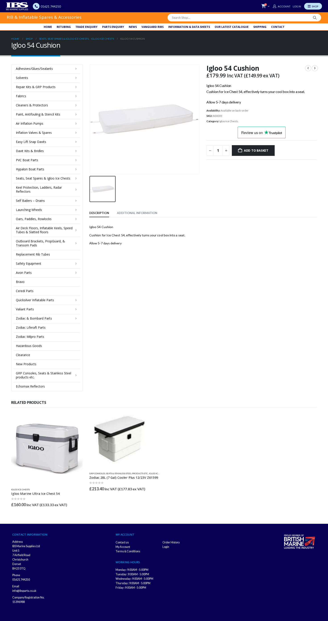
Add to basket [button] (75, 420)
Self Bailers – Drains (30, 200)
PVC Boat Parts (27, 160)
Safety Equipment (28, 263)
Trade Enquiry (86, 27)
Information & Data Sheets (189, 27)
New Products (26, 364)
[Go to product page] (47, 448)
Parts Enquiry (113, 27)
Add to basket (256, 150)
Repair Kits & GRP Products (36, 87)
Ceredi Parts (24, 291)
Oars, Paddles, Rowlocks (34, 219)
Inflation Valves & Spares (34, 132)
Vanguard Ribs (152, 27)
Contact (277, 27)
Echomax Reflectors (30, 386)
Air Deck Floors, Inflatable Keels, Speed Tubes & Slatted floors (44, 230)
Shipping (259, 27)
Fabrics (21, 96)
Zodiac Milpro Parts (30, 336)
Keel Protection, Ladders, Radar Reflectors (39, 189)
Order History (171, 542)
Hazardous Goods (29, 346)
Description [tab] (99, 213)
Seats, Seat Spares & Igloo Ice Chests (43, 178)
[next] (315, 68)
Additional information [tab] (137, 213)
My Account (123, 547)
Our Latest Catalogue (232, 27)
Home (48, 27)
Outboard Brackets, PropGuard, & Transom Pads (40, 243)
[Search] (315, 17)
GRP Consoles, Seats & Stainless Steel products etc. (43, 375)
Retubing (64, 27)
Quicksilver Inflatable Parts (35, 300)
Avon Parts (24, 272)
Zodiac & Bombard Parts (34, 318)
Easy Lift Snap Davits (31, 142)
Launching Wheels (29, 210)
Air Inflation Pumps (29, 123)
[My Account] (282, 6)
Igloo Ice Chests (228, 121)
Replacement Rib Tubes (33, 254)
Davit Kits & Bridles (30, 151)
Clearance (23, 355)
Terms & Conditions (128, 551)
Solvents (22, 78)
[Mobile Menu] (313, 6)
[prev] (308, 68)
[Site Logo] (17, 6)
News (133, 27)
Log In (297, 6)
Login (165, 547)
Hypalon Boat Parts (30, 169)
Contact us (122, 542)
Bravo (20, 282)
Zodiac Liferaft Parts (31, 327)
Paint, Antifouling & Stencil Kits (38, 114)
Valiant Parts (25, 309)
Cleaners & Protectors (32, 105)
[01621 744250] (36, 6)
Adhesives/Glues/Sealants (34, 68)
